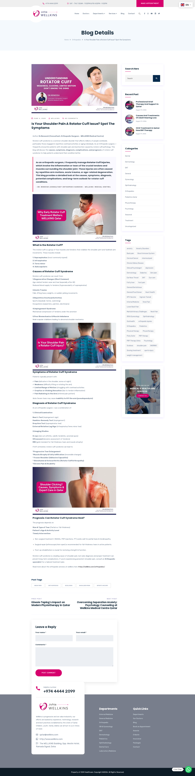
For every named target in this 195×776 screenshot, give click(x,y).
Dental (127, 156)
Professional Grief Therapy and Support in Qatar (147, 104)
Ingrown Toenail (145, 297)
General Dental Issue (134, 287)
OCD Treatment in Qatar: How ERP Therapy (148, 129)
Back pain (38, 585)
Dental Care (104, 747)
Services (112, 14)
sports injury (102, 585)
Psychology (129, 209)
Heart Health (150, 292)
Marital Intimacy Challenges (137, 312)
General (128, 173)
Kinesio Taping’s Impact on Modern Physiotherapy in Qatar (50, 604)
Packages (137, 743)
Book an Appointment (141, 727)
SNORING (153, 346)
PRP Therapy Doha (133, 341)
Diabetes (143, 273)
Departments (98, 14)
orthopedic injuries (145, 321)
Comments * (40, 645)
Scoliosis (68, 585)
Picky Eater (131, 336)
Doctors (86, 14)
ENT (126, 168)
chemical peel (147, 258)
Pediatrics (143, 326)
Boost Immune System (146, 253)
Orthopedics (53, 585)
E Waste (136, 735)
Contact (131, 14)
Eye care (152, 278)
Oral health (131, 321)
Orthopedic (103, 723)
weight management (134, 355)
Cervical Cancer (132, 258)
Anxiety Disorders (142, 249)
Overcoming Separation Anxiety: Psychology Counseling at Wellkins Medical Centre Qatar (97, 605)
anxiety (129, 249)
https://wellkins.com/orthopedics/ (91, 567)
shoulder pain (84, 585)
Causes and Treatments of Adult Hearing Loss (147, 116)
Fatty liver (131, 282)
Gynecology (129, 179)
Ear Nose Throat (133, 278)
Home (77, 14)
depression (149, 268)
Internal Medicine (133, 302)
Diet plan (153, 273)
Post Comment (49, 673)
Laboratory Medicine (107, 751)
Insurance (137, 739)
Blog (122, 14)
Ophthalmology (130, 185)
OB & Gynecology (133, 316)
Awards (136, 731)
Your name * (40, 632)
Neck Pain (154, 312)
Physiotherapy (130, 203)
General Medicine (106, 718)
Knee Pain (146, 302)
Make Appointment (150, 3)
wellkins (55, 118)
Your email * (81, 632)
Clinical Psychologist (134, 268)
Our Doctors (138, 718)
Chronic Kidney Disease (135, 263)
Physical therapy (133, 331)
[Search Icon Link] (139, 13)
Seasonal (128, 215)
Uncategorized (130, 226)
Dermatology (130, 162)
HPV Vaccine (131, 297)
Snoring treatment (134, 350)
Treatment (129, 220)
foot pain (141, 282)
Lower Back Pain (133, 307)
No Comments (71, 118)
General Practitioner (134, 292)
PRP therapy (143, 336)
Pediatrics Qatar (131, 197)
